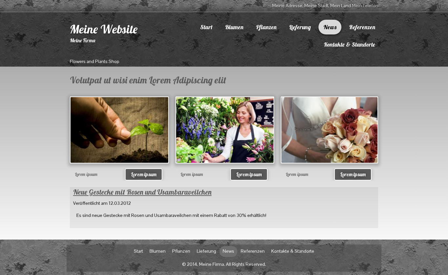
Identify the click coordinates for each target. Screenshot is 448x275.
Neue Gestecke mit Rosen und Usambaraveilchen (142, 192)
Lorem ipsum (143, 174)
